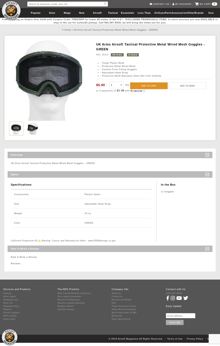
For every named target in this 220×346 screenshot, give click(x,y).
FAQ (114, 303)
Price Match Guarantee (69, 296)
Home (67, 30)
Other (191, 12)
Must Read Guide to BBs (124, 312)
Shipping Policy (11, 306)
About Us (116, 293)
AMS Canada (10, 316)
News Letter (9, 319)
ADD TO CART (149, 85)
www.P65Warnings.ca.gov (102, 240)
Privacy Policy (195, 338)
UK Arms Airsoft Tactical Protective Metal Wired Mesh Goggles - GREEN (116, 30)
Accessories (179, 12)
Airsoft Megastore (11, 10)
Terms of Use (175, 338)
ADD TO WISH (187, 85)
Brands (199, 12)
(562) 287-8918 (174, 293)
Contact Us (117, 296)
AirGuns (159, 12)
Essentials (127, 12)
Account (7, 293)
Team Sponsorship (121, 319)
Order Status (9, 296)
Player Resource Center (124, 306)
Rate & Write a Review (25, 248)
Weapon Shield (65, 306)
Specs (15, 174)
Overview (17, 154)
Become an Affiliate (121, 300)
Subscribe (173, 310)
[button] (154, 90)
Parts (168, 12)
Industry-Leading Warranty (71, 303)
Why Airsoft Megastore (68, 300)
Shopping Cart (10, 300)
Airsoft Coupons (11, 312)
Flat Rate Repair (65, 309)
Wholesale (117, 316)
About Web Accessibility (124, 309)
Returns (7, 309)
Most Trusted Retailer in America (74, 293)
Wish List (8, 303)
